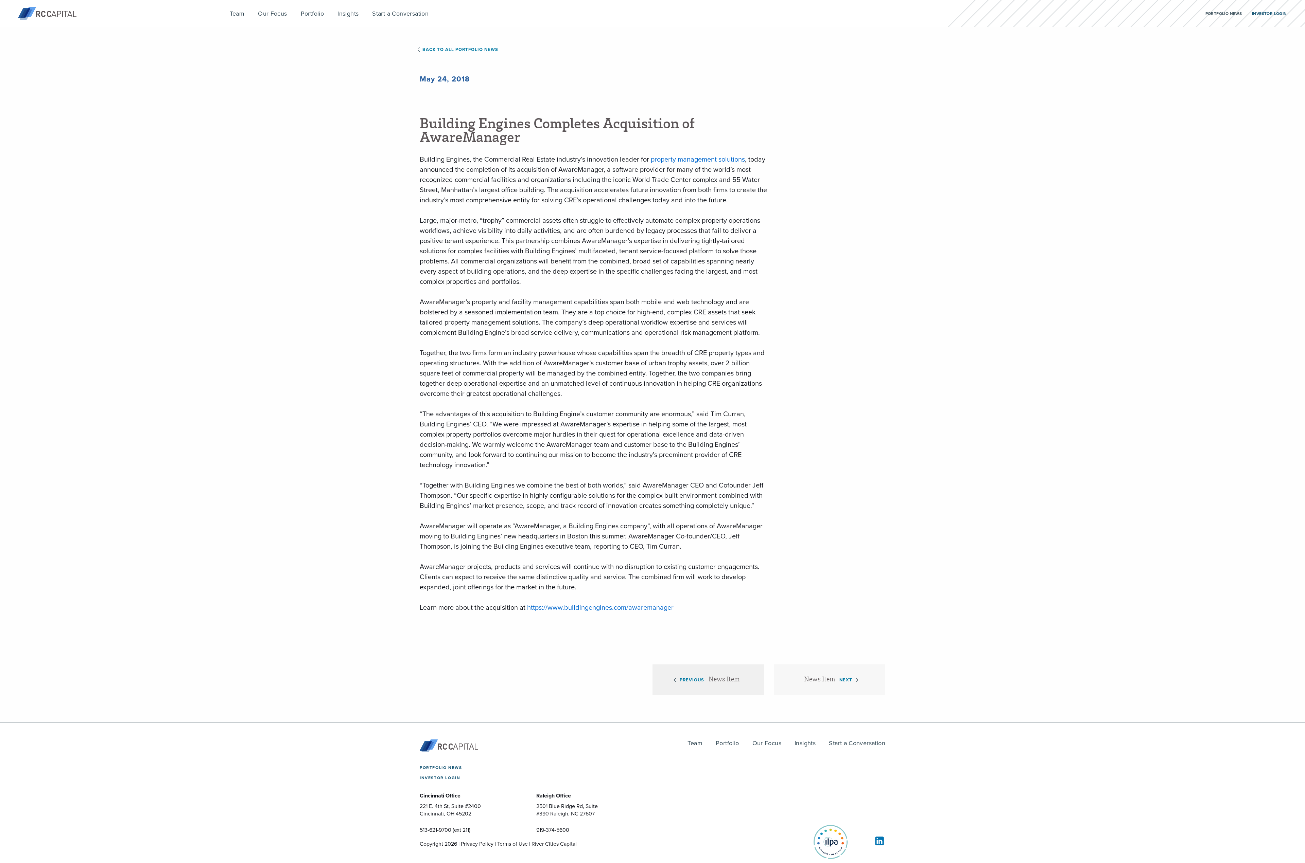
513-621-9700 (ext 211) (445, 830)
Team (695, 743)
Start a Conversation (857, 743)
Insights (805, 743)
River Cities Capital (554, 844)
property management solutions (698, 159)
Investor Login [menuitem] (1269, 14)
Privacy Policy (477, 844)
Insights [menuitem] (348, 13)
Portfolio (727, 743)
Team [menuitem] (237, 13)
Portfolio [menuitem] (312, 13)
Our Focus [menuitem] (272, 13)
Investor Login (440, 778)
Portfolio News (441, 768)
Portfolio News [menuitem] (1223, 14)
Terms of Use (512, 844)
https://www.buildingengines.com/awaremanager (600, 607)
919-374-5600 (552, 830)
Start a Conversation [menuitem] (400, 13)
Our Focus (767, 743)
